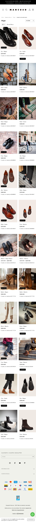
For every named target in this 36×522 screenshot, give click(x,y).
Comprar (23, 58)
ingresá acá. (28, 508)
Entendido (31, 519)
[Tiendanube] (18, 514)
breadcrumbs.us (8, 17)
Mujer (14, 17)
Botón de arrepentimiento (18, 510)
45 (2, 24)
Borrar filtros (10, 24)
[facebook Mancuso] (15, 463)
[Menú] (3, 10)
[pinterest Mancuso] (24, 463)
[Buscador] (6, 10)
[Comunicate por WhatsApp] (32, 514)
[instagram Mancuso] (10, 463)
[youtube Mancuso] (20, 463)
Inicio (2, 17)
